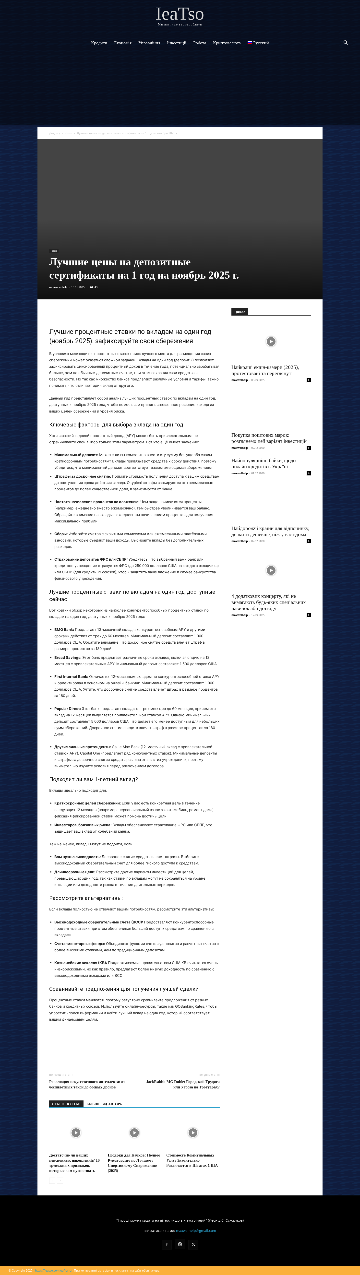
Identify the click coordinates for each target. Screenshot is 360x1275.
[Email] (122, 313)
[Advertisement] (180, 90)
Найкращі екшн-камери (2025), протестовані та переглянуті (265, 370)
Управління (149, 42)
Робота (199, 42)
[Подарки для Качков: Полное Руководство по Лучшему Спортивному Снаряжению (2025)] (134, 1132)
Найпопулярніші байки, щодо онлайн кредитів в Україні (263, 464)
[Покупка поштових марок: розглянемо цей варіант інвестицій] (271, 409)
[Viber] (88, 313)
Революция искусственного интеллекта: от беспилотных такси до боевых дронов (87, 1084)
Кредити (99, 42)
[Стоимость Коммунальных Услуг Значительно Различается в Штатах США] (193, 1132)
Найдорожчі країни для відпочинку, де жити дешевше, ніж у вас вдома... (270, 531)
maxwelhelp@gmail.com (196, 1230)
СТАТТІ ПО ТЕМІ (66, 1104)
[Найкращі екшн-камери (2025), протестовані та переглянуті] (271, 341)
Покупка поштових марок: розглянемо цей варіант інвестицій (269, 438)
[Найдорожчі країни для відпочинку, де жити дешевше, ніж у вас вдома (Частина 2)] (271, 502)
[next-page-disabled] (60, 1181)
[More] (144, 313)
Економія (123, 42)
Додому (54, 133)
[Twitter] (77, 313)
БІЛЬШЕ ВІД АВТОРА (104, 1104)
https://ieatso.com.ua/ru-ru (53, 1270)
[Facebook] (54, 313)
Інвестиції (176, 42)
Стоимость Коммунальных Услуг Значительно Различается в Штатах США (192, 1160)
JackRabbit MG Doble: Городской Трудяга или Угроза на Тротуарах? (183, 1084)
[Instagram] (180, 1244)
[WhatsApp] (110, 313)
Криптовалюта (227, 42)
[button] (345, 43)
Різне (68, 133)
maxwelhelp (60, 286)
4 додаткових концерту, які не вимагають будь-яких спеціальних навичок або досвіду (268, 602)
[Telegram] (99, 313)
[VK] (65, 313)
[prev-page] (52, 1181)
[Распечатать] (133, 313)
